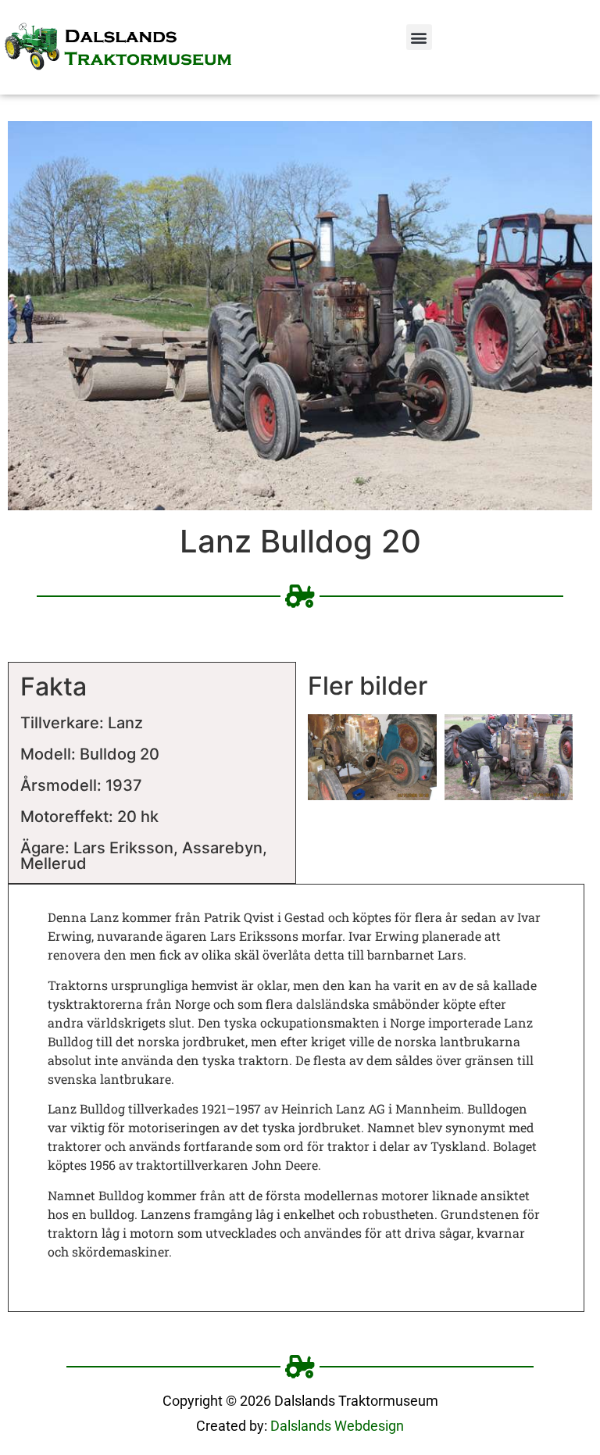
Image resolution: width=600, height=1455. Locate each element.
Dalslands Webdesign (337, 1425)
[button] (419, 37)
